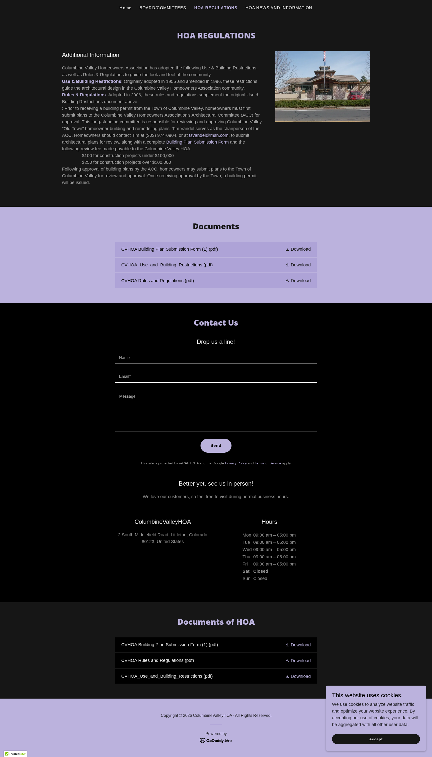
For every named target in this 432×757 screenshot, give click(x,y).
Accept (376, 739)
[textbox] (215, 358)
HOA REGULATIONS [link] (216, 8)
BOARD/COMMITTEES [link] (163, 8)
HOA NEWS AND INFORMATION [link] (279, 8)
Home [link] (126, 8)
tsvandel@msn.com (208, 135)
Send (216, 445)
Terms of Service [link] (268, 463)
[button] (298, 249)
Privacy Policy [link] (236, 463)
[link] (215, 249)
